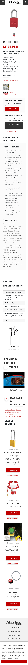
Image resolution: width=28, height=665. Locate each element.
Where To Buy (15, 628)
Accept (14, 661)
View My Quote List (11, 131)
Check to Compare (14, 449)
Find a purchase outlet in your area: (13, 104)
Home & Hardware (14, 635)
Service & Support (14, 638)
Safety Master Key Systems (13, 410)
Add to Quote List (12, 475)
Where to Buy (12, 109)
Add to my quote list (14, 125)
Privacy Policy (17, 654)
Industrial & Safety (14, 631)
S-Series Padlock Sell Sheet (13, 416)
